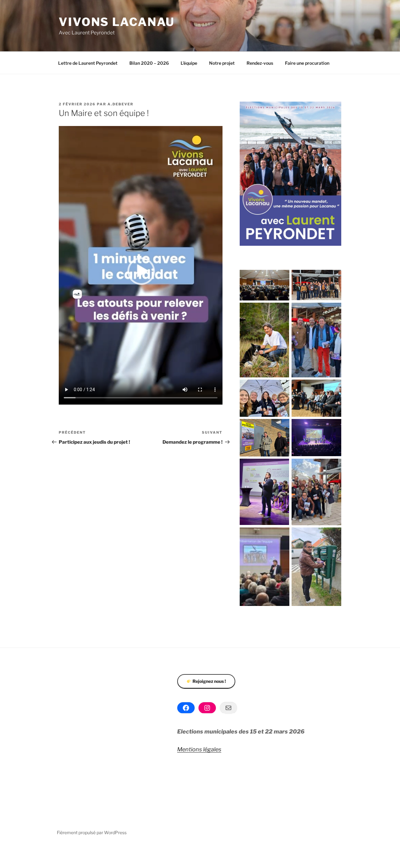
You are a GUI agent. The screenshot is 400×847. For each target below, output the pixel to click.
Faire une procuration (307, 63)
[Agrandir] (281, 278)
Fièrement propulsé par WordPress (92, 832)
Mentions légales (199, 749)
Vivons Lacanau (117, 22)
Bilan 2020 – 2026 (149, 63)
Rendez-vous (260, 63)
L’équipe (189, 63)
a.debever (120, 104)
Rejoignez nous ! (209, 681)
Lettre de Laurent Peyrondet (88, 63)
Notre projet (222, 63)
